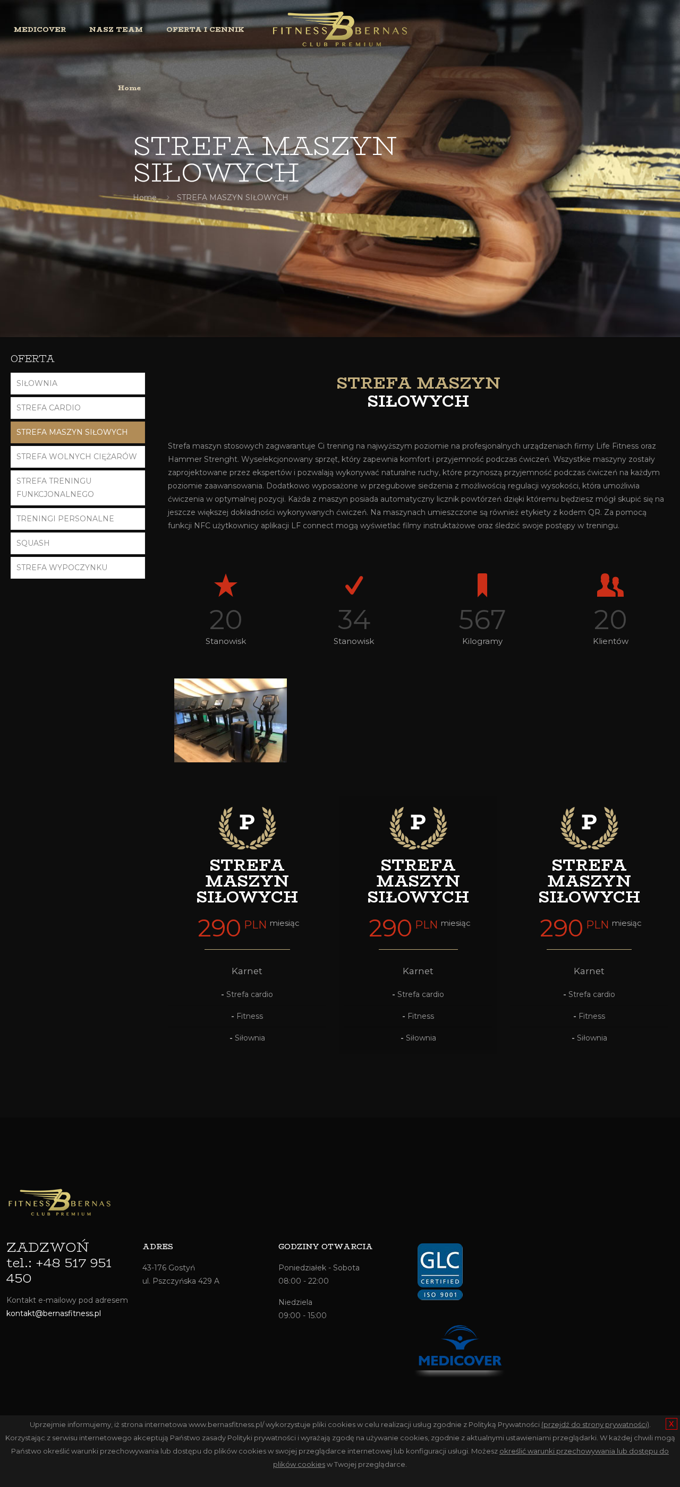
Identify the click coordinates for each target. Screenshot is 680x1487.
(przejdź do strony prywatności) (595, 1424)
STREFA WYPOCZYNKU (61, 567)
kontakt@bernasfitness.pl (53, 1313)
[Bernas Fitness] (339, 29)
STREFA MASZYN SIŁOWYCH (72, 432)
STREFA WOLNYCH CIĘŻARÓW (76, 456)
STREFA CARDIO (48, 407)
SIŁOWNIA (36, 383)
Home (145, 197)
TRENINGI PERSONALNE (65, 518)
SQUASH (33, 543)
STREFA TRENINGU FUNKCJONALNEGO (55, 487)
